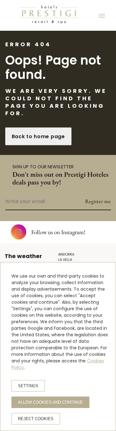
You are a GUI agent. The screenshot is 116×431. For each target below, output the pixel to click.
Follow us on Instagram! (58, 232)
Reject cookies (36, 418)
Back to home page (38, 136)
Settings (28, 385)
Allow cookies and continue (50, 402)
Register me (98, 201)
